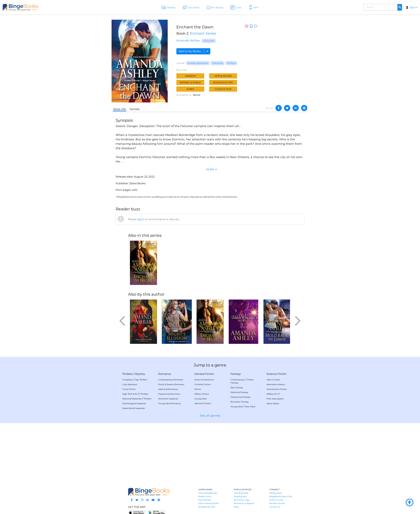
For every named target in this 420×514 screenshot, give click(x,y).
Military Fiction (201, 394)
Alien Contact (273, 379)
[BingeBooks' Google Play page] (157, 512)
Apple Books (223, 75)
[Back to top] (409, 502)
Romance (164, 373)
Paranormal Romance (169, 394)
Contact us (274, 506)
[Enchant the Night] (143, 263)
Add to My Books (189, 51)
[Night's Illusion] (176, 322)
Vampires (217, 63)
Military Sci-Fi (273, 394)
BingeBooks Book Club (280, 496)
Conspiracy (127, 379)
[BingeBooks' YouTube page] (153, 500)
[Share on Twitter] (287, 108)
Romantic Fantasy (240, 402)
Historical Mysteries (131, 398)
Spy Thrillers (141, 379)
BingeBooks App (206, 506)
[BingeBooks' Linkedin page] (147, 500)
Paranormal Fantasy (241, 397)
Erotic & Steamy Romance (171, 384)
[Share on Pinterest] (304, 108)
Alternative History (276, 384)
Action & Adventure (204, 379)
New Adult (250, 406)
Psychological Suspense (134, 403)
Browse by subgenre (244, 503)
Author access (276, 500)
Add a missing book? (208, 503)
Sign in (414, 7)
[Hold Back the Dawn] (276, 322)
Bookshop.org (223, 82)
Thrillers (127, 373)
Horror (197, 389)
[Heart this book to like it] (246, 26)
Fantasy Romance (198, 63)
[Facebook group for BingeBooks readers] (132, 500)
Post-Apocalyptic (275, 398)
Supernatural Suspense (133, 408)
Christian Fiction (202, 384)
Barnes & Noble (190, 82)
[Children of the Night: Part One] (243, 322)
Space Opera (273, 403)
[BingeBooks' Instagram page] (142, 500)
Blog (236, 506)
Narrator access (277, 503)
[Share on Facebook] (278, 108)
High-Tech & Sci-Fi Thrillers (135, 394)
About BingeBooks (207, 493)
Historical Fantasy (239, 392)
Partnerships (204, 500)
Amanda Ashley (188, 40)
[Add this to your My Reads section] (251, 26)
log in (140, 219)
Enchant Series (203, 33)
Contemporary (238, 379)
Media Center (204, 496)
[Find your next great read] (41, 7)
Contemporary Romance (170, 379)
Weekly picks (275, 493)
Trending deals (241, 493)
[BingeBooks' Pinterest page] (159, 500)
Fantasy (236, 373)
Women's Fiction (202, 403)
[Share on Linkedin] (296, 108)
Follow (208, 40)
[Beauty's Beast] (143, 322)
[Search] (399, 7)
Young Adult (200, 398)
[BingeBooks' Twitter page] (137, 500)
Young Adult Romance (169, 403)
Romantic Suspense (168, 398)
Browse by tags (241, 500)
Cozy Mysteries (129, 384)
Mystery (140, 373)
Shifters (231, 63)
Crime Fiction (129, 389)
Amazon (190, 75)
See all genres (210, 415)
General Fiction (204, 373)
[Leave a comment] (255, 26)
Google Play (223, 89)
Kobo (190, 89)
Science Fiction (277, 373)
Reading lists (240, 496)
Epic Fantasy (237, 387)
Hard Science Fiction (277, 389)
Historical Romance (168, 389)
